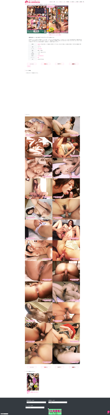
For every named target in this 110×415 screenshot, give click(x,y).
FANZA (29, 66)
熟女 (38, 57)
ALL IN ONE (40, 48)
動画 (50, 34)
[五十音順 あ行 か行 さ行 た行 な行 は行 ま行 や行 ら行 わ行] (57, 402)
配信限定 (67, 1)
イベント (57, 1)
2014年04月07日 (41, 55)
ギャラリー (54, 34)
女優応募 (80, 1)
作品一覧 (51, 1)
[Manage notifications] (108, 413)
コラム (64, 1)
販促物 (77, 1)
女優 (54, 1)
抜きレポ (61, 1)
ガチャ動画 (72, 1)
